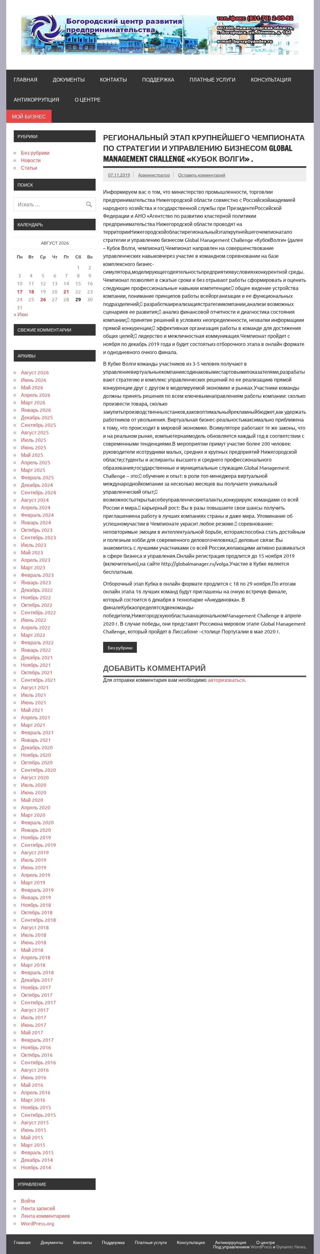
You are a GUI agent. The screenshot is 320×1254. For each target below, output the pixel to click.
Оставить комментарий (201, 174)
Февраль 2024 (37, 515)
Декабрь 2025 (37, 417)
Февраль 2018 (37, 972)
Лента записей (38, 1208)
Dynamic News (290, 1246)
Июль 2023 (33, 545)
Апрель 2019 (35, 875)
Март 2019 (33, 882)
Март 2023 (33, 567)
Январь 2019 (36, 897)
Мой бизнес (29, 116)
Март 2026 (33, 402)
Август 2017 (35, 1010)
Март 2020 (33, 815)
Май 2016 (32, 1085)
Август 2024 (35, 500)
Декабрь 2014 (37, 1160)
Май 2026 (32, 387)
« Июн (21, 314)
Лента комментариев (45, 1215)
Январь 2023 (36, 582)
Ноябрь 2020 (36, 755)
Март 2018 (33, 965)
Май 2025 (32, 455)
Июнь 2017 (33, 1025)
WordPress (261, 1246)
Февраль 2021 (37, 732)
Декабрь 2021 (37, 657)
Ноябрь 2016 (36, 1047)
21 (66, 291)
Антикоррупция (36, 99)
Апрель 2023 (35, 560)
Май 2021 (32, 710)
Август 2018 (35, 927)
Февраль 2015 (37, 1152)
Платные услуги (213, 79)
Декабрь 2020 (37, 747)
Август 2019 (35, 852)
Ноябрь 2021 (36, 665)
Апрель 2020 (35, 807)
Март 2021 (33, 725)
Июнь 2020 (33, 792)
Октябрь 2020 (36, 762)
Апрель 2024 (35, 507)
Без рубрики (120, 647)
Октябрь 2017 (36, 995)
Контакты (113, 79)
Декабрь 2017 (37, 980)
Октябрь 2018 (36, 912)
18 (31, 291)
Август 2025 (35, 432)
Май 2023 (32, 552)
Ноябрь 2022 (36, 597)
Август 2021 (35, 687)
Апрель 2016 (35, 1092)
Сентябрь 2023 (38, 537)
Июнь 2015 (33, 1130)
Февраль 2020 (37, 822)
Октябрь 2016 (36, 1055)
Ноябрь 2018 (36, 905)
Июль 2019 (33, 860)
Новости (31, 160)
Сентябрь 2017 (38, 1002)
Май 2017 (32, 1032)
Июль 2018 (33, 935)
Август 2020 (35, 777)
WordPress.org (37, 1223)
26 (43, 299)
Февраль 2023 (37, 575)
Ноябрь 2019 (36, 837)
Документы (69, 79)
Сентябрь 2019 (38, 845)
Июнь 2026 (33, 380)
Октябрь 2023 (36, 530)
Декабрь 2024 (37, 485)
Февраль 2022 (37, 642)
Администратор (154, 174)
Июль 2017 (33, 1017)
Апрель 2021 (35, 717)
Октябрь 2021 (36, 672)
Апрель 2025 (35, 462)
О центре (88, 99)
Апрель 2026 (35, 395)
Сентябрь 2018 (38, 920)
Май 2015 (32, 1137)
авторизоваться (226, 680)
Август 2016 (35, 1070)
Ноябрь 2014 (36, 1167)
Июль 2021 (33, 695)
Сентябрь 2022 (38, 612)
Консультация (271, 79)
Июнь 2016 (33, 1077)
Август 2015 (35, 1122)
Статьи (29, 167)
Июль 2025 (33, 440)
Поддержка (158, 79)
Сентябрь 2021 (38, 680)
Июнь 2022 (33, 620)
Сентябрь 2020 (38, 770)
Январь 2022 (36, 650)
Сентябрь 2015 (38, 1115)
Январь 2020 (36, 830)
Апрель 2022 (35, 627)
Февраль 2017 (37, 1040)
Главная (26, 79)
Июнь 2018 (33, 942)
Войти (28, 1200)
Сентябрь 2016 (38, 1062)
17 (19, 291)
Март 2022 (33, 635)
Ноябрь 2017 (36, 987)
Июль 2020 (33, 785)
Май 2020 (32, 800)
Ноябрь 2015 (36, 1107)
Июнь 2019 (33, 867)
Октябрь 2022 (36, 605)
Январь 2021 (36, 740)
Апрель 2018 (35, 957)
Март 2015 (33, 1145)
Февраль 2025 (37, 477)
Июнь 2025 (33, 447)
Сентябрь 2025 (38, 425)
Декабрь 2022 (37, 590)
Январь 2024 (36, 522)
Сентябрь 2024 (38, 492)
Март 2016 (33, 1100)
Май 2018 (32, 950)
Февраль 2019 (37, 890)
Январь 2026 (36, 410)
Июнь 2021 (33, 702)
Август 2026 (35, 372)
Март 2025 (33, 470)
